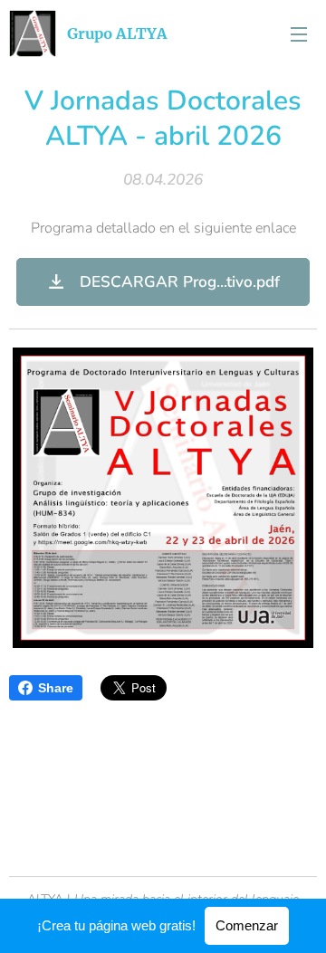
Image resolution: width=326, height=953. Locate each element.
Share (55, 688)
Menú (299, 33)
